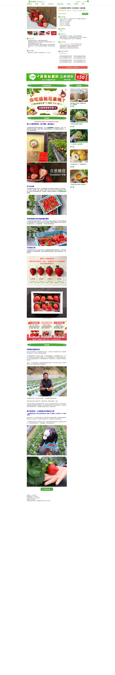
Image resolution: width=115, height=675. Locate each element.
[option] (42, 18)
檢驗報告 (86, 13)
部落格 (84, 4)
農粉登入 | (80, 1)
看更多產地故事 (46, 489)
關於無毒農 (29, 4)
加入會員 (84, 1)
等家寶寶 (77, 4)
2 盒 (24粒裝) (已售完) (79, 61)
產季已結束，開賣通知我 (73, 67)
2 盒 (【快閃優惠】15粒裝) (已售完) (79, 57)
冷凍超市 (69, 4)
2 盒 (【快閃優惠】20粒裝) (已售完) (65, 61)
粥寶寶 (37, 4)
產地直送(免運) (60, 4)
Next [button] (54, 17)
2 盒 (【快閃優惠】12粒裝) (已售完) (65, 57)
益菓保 (44, 4)
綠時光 (51, 4)
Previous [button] (29, 17)
